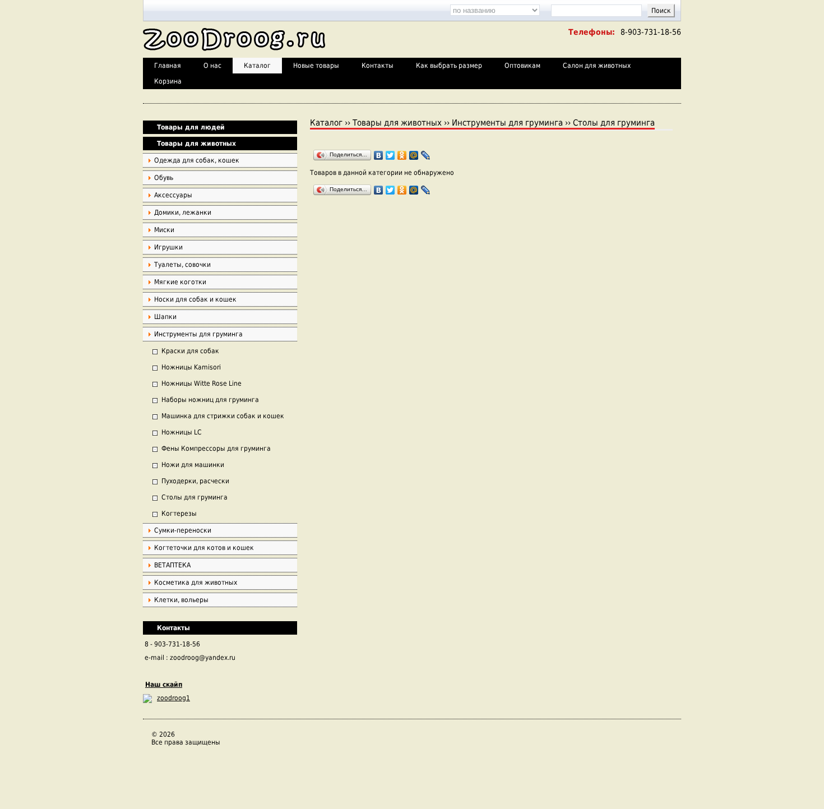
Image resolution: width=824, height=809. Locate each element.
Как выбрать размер (449, 66)
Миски (164, 230)
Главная (167, 66)
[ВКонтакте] (379, 155)
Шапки (165, 317)
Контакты (378, 66)
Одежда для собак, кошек (196, 160)
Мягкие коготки (180, 282)
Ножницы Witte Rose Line (201, 383)
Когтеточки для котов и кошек (204, 548)
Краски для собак (190, 351)
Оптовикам (522, 66)
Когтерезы (179, 513)
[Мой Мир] (414, 155)
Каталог (257, 66)
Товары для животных (196, 143)
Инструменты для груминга (198, 334)
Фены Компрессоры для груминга (216, 448)
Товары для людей (191, 127)
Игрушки (168, 247)
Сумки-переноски (182, 530)
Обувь (163, 178)
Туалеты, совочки (182, 265)
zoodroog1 (173, 698)
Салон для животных (597, 66)
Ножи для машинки (192, 465)
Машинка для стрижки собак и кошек (222, 416)
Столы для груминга (194, 497)
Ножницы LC (181, 432)
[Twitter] (390, 155)
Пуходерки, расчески (195, 481)
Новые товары (316, 66)
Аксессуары (173, 195)
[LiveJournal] (426, 155)
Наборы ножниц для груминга (210, 400)
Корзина (168, 81)
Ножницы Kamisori (191, 367)
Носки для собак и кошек (195, 299)
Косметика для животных (195, 582)
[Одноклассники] (402, 155)
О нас (212, 66)
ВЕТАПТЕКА (172, 565)
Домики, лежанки (182, 212)
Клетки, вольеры (181, 600)
